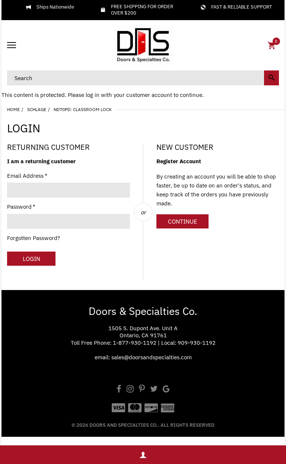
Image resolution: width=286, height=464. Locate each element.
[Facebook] (119, 389)
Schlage (36, 109)
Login (31, 258)
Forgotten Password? (33, 238)
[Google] (166, 389)
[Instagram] (130, 389)
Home (13, 109)
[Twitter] (154, 389)
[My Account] (143, 455)
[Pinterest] (142, 389)
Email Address (27, 175)
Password (21, 206)
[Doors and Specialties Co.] (143, 45)
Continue (182, 221)
